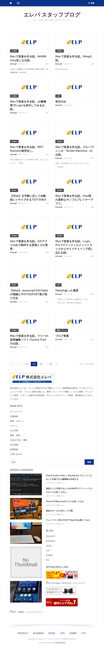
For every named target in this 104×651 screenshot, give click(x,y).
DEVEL (14, 190)
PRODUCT (50, 536)
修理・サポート (17, 421)
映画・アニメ (62, 330)
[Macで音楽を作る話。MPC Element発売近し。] (29, 132)
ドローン (14, 425)
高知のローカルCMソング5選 (59, 510)
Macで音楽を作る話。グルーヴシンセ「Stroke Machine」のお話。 (74, 150)
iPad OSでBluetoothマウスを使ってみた (65, 501)
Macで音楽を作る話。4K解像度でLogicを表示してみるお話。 (28, 105)
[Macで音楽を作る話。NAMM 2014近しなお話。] (29, 42)
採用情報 (14, 449)
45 (41, 364)
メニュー (18, 3)
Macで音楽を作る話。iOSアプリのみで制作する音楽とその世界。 (29, 245)
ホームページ (16, 411)
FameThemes (60, 642)
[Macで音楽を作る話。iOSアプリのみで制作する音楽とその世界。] (29, 227)
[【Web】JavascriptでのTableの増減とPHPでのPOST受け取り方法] (29, 276)
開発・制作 (15, 435)
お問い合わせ (16, 454)
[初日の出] (74, 87)
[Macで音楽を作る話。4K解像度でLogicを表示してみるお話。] (29, 87)
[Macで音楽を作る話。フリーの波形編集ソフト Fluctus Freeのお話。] (29, 321)
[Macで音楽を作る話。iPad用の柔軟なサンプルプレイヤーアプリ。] (74, 181)
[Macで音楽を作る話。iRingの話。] (74, 42)
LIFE (58, 96)
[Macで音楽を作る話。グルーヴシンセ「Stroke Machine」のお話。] (74, 132)
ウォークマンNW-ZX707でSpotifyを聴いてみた (68, 520)
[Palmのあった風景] (74, 276)
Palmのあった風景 (66, 290)
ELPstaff (13, 64)
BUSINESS (50, 541)
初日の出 (60, 101)
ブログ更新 (62, 335)
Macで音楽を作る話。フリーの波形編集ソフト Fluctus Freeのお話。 (29, 339)
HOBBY (14, 51)
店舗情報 (14, 416)
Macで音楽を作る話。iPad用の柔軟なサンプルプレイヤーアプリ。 (74, 199)
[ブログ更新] (74, 321)
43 (27, 364)
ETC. (48, 560)
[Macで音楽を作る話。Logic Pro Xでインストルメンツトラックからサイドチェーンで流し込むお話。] (74, 227)
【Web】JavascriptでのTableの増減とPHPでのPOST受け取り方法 (29, 294)
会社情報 (14, 444)
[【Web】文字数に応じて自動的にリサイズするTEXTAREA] (29, 181)
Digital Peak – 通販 (18, 440)
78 (50, 364)
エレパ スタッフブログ (52, 14)
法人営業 (14, 430)
